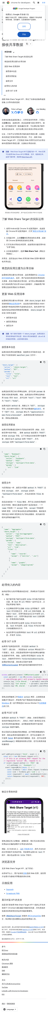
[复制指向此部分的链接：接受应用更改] (17, 425)
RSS (3, 994)
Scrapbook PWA (13, 893)
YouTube (5, 987)
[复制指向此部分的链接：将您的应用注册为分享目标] (36, 268)
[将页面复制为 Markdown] (27, 44)
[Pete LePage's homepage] (22, 113)
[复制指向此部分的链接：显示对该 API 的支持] (24, 900)
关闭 (24, 26)
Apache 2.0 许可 (27, 930)
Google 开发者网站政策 (18, 932)
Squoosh (10, 889)
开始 (24, 34)
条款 (3, 1003)
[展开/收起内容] (13, 52)
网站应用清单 (14, 304)
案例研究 (5, 967)
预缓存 (20, 697)
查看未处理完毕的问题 (9, 954)
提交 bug (5, 950)
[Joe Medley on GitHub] (37, 113)
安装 (25, 873)
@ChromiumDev (34, 916)
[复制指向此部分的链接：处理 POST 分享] (20, 713)
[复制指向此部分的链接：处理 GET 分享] (18, 641)
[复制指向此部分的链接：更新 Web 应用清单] (27, 294)
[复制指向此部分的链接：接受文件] (13, 483)
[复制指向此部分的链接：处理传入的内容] (23, 585)
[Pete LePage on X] (12, 113)
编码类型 (37, 409)
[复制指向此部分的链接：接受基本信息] (17, 347)
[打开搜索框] (34, 2)
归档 (3, 971)
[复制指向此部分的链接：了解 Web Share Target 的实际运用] (4, 222)
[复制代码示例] (44, 362)
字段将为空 (26, 849)
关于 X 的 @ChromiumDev (11, 984)
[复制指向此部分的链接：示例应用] (15, 883)
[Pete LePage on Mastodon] (19, 113)
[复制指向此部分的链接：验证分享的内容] (19, 792)
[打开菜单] (3, 2)
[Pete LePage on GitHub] (15, 113)
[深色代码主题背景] (41, 362)
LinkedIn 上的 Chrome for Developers (15, 991)
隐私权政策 (11, 1003)
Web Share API (27, 157)
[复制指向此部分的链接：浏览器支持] (17, 862)
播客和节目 (6, 974)
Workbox (5, 703)
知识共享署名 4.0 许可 (36, 927)
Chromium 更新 (7, 963)
